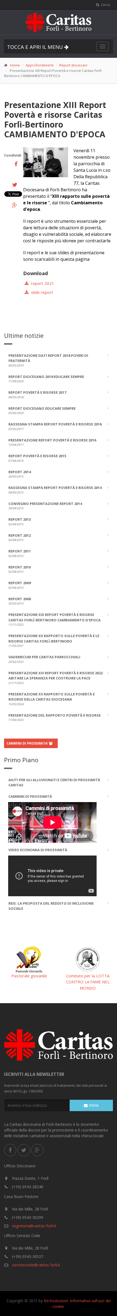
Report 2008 (19, 601)
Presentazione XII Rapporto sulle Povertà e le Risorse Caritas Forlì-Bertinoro (53, 640)
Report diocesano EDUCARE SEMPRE (42, 410)
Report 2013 (19, 521)
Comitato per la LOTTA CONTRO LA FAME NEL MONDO (88, 982)
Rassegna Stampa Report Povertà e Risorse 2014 (54, 489)
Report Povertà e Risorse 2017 (37, 394)
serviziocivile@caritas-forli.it (36, 1264)
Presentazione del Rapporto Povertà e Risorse (54, 717)
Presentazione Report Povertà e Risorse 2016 (52, 442)
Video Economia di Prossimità (37, 849)
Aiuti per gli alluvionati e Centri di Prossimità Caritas (54, 782)
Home (15, 65)
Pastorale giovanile (29, 975)
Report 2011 (19, 553)
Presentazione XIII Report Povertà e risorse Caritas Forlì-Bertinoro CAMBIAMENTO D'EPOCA (54, 619)
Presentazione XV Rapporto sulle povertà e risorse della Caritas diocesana (51, 699)
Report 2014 (19, 474)
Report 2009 (19, 585)
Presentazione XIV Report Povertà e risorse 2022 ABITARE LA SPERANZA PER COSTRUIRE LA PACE (55, 677)
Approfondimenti (40, 65)
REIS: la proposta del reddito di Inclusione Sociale (51, 906)
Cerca (105, 4)
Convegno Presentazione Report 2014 (45, 505)
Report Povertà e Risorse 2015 (37, 458)
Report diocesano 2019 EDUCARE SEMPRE (46, 378)
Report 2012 (19, 537)
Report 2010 (19, 569)
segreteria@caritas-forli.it (33, 1225)
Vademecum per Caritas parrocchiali (44, 659)
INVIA (93, 1105)
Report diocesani (73, 65)
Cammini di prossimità (30, 796)
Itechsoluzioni (56, 1300)
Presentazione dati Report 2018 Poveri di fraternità (48, 360)
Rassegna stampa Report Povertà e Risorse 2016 (54, 426)
